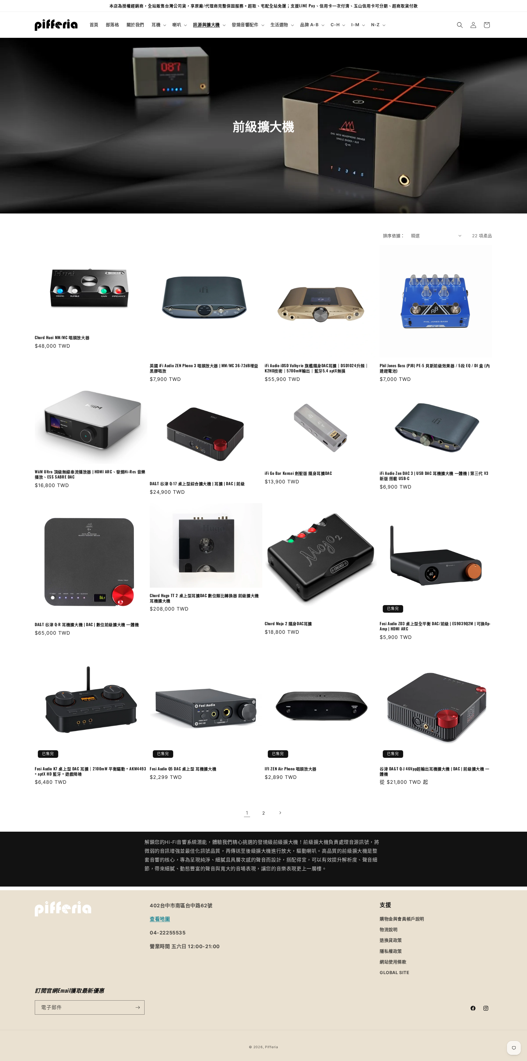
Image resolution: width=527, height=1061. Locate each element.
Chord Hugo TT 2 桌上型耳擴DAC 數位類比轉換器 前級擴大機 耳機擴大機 (204, 598)
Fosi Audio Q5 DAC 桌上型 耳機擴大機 (183, 768)
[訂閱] (137, 1007)
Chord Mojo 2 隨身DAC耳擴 (288, 623)
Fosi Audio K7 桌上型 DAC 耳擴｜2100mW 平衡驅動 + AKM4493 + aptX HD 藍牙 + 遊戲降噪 (90, 771)
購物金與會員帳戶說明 (402, 918)
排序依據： (394, 235)
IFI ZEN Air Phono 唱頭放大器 (291, 768)
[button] (158, 24)
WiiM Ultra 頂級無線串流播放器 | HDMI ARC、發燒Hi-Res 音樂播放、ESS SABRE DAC (90, 474)
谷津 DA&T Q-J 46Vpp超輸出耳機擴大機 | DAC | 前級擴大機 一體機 (434, 771)
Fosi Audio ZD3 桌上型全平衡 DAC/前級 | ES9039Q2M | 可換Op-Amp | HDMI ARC (435, 626)
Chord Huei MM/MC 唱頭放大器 (62, 337)
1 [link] (247, 813)
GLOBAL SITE (395, 972)
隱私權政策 (391, 951)
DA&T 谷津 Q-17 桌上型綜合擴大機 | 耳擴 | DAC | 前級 (197, 483)
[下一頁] (280, 812)
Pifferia (271, 1047)
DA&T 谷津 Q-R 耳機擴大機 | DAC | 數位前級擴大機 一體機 (87, 624)
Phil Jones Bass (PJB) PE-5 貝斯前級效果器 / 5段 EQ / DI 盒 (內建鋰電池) (435, 368)
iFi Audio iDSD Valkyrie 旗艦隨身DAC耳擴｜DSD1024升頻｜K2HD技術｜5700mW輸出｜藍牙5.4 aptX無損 (317, 368)
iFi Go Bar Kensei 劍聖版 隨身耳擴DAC (298, 473)
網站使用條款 (393, 961)
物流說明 (388, 929)
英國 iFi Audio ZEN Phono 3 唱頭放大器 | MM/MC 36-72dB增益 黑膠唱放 (204, 368)
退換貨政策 (391, 940)
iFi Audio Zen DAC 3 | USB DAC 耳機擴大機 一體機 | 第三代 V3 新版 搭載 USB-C (434, 476)
